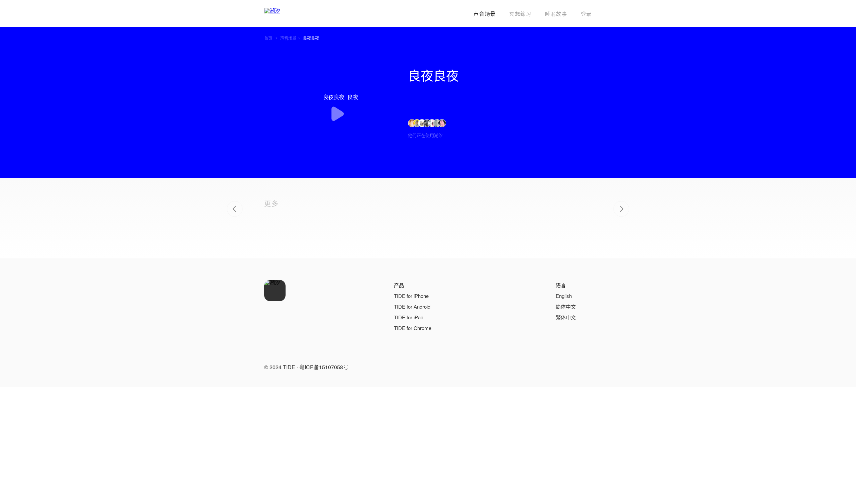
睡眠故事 (556, 13)
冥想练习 (520, 13)
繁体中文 (566, 317)
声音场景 (484, 13)
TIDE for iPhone (411, 295)
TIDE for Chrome (412, 327)
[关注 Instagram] (585, 367)
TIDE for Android (412, 306)
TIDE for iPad (408, 317)
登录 (586, 13)
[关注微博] (569, 367)
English (564, 295)
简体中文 (566, 306)
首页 (268, 38)
